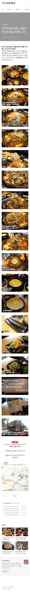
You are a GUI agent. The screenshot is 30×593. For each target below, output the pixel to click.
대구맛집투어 (7, 503)
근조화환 (9, 9)
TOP (26, 587)
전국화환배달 (8, 3)
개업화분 (26, 9)
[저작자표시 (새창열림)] (18, 496)
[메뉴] (27, 3)
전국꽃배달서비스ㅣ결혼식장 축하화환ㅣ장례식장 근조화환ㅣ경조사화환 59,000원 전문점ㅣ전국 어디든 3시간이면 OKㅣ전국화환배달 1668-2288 (12, 565)
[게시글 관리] (9, 496)
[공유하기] (7, 496)
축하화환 (18, 9)
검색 (23, 3)
